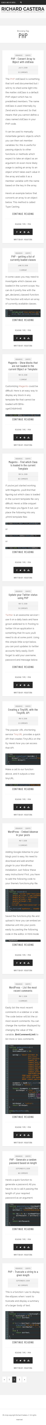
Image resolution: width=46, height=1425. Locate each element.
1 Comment (23, 270)
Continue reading (23, 213)
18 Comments (23, 608)
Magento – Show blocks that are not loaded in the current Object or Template (23, 366)
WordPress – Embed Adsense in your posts (23, 833)
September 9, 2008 (23, 1281)
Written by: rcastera (23, 239)
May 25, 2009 (23, 375)
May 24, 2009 (23, 474)
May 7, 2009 (23, 841)
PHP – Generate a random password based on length (23, 1161)
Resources (19, 55)
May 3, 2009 (23, 996)
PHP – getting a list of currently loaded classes (23, 258)
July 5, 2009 (23, 68)
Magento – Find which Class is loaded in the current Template (23, 465)
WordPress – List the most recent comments (23, 988)
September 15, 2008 (23, 1168)
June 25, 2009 (23, 265)
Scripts (28, 55)
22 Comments (23, 723)
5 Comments (23, 845)
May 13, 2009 (23, 604)
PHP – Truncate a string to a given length (23, 1273)
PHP (12, 79)
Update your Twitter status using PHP (23, 596)
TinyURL (17, 734)
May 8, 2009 (23, 718)
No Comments (23, 479)
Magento (23, 386)
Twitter (9, 615)
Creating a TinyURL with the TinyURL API (23, 711)
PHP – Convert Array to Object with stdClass (23, 60)
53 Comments (23, 72)
